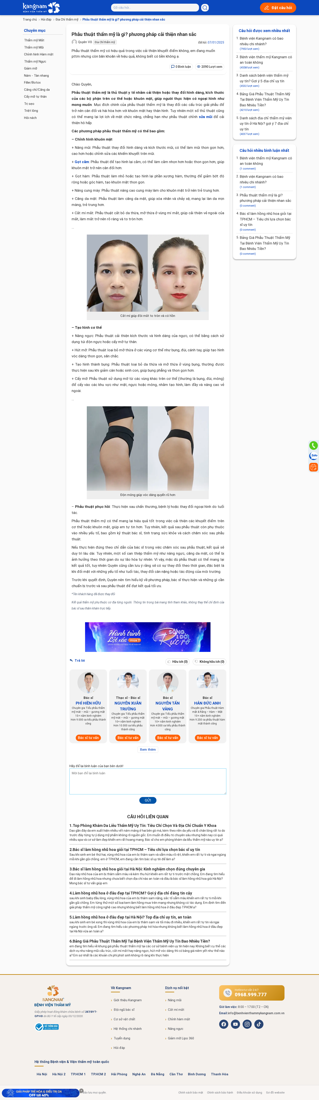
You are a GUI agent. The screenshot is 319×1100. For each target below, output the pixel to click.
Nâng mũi (174, 1000)
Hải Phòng (119, 1074)
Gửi (148, 800)
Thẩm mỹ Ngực (35, 61)
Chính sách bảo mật (190, 1092)
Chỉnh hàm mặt (179, 1019)
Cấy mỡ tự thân (35, 97)
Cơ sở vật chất (124, 1019)
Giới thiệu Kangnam (128, 1000)
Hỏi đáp (46, 19)
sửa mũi (205, 117)
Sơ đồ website (275, 1092)
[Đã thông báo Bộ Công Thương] (47, 1030)
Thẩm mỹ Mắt (34, 40)
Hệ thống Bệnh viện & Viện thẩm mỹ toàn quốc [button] (72, 1062)
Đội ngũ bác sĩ (124, 1010)
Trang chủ (30, 19)
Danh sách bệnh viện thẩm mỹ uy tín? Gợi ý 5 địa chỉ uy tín (264, 80)
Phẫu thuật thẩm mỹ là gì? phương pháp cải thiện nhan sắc (265, 200)
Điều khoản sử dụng (249, 1092)
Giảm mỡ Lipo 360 (181, 1038)
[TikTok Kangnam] (258, 1024)
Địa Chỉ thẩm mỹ (67, 19)
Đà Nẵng (157, 1074)
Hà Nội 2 (59, 1074)
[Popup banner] (41, 1093)
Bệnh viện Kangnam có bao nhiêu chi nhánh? (261, 43)
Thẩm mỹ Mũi (34, 47)
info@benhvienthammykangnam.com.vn (256, 1013)
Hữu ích (180, 661)
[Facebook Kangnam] (223, 1024)
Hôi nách (30, 118)
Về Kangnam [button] (121, 988)
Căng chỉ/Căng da (37, 90)
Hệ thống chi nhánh (128, 1029)
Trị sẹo (29, 104)
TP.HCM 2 (98, 1074)
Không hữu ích (211, 661)
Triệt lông (31, 111)
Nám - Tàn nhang (36, 76)
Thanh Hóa (219, 1074)
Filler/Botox (32, 82)
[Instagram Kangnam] (247, 1024)
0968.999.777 (251, 994)
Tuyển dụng (122, 1038)
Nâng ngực (175, 1029)
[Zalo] (313, 456)
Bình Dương (197, 1074)
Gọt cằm (82, 162)
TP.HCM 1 (78, 1074)
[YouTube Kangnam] (235, 1024)
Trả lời (79, 661)
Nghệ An (139, 1074)
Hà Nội (42, 1074)
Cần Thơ (176, 1074)
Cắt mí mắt (176, 1010)
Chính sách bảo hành (220, 1092)
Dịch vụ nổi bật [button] (177, 988)
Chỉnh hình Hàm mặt (38, 54)
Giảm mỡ (30, 68)
